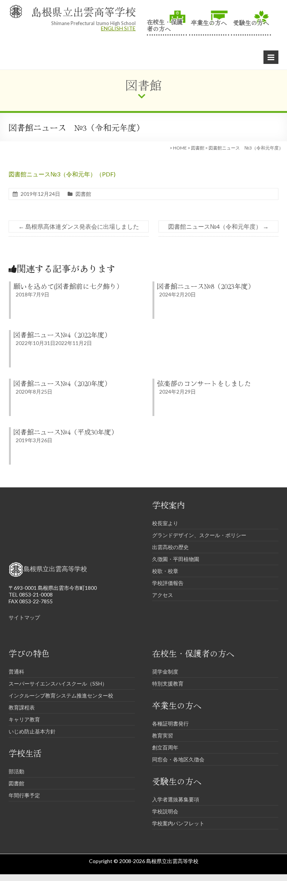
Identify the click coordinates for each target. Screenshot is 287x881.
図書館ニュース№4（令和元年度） (218, 226)
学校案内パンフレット (178, 823)
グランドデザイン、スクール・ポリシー (199, 535)
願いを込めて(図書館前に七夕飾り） (68, 286)
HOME (180, 148)
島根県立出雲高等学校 (83, 11)
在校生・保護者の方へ (165, 24)
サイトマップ (24, 617)
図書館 (197, 148)
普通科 (16, 671)
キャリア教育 (24, 719)
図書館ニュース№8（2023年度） (205, 286)
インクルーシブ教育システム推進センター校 (61, 695)
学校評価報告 (167, 583)
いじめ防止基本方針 (32, 731)
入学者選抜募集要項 (175, 799)
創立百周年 (165, 747)
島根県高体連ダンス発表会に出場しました (78, 226)
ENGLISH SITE (118, 28)
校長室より (165, 523)
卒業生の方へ (209, 22)
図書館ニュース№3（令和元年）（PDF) (62, 174)
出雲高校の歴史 (170, 547)
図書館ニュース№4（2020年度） (62, 383)
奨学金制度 (165, 671)
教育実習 (162, 735)
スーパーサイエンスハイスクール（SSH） (58, 683)
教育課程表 (22, 707)
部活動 (16, 771)
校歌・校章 (165, 571)
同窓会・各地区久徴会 (178, 759)
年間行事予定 (24, 795)
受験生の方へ (251, 22)
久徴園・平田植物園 (175, 559)
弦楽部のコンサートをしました (204, 383)
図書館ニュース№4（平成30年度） (65, 432)
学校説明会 (165, 811)
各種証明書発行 (170, 723)
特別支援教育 (167, 683)
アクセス (162, 595)
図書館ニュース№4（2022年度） (62, 334)
